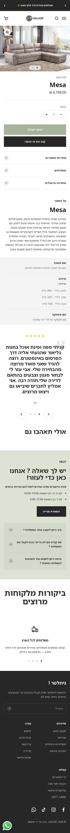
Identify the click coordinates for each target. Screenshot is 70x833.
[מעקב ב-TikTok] (43, 809)
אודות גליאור (24, 757)
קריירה (27, 751)
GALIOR (61, 77)
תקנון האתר (59, 731)
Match (31, 822)
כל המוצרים (59, 777)
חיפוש (27, 731)
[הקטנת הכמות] (61, 114)
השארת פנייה (51, 511)
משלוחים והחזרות (55, 744)
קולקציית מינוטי (57, 790)
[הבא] (4, 5)
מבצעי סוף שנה (57, 783)
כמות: (63, 107)
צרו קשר (26, 744)
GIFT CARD (59, 797)
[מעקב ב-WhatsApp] (33, 809)
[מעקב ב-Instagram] (53, 809)
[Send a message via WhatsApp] (7, 825)
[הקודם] (65, 5)
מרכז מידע (25, 737)
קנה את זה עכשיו (35, 142)
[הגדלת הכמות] (47, 114)
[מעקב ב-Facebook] (63, 809)
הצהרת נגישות (58, 751)
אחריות (62, 737)
